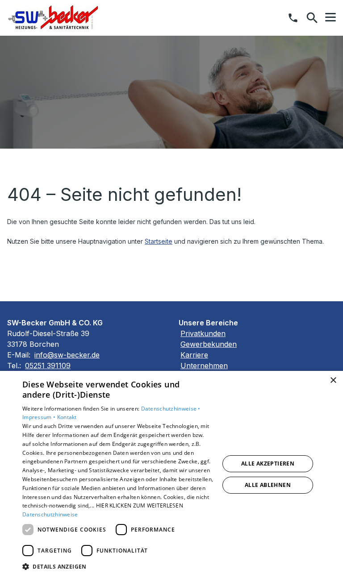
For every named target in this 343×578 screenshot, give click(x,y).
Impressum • (39, 417)
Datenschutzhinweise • (171, 408)
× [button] (333, 380)
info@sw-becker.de (67, 354)
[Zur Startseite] (53, 17)
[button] (330, 17)
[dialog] (171, 474)
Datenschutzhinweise (50, 514)
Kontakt (67, 417)
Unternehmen (204, 365)
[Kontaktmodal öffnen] (293, 18)
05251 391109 (48, 365)
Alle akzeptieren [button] (267, 463)
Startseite (158, 241)
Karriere (194, 354)
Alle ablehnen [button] (268, 485)
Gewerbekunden (208, 344)
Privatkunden (203, 333)
